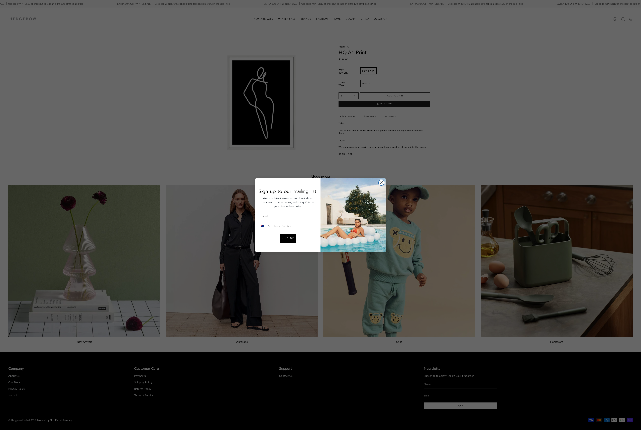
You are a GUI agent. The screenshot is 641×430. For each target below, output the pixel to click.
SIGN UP (288, 238)
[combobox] (265, 226)
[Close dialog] (381, 183)
